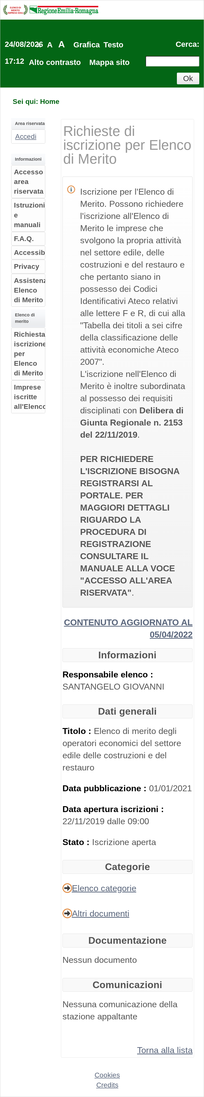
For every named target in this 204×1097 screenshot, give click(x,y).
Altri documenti (100, 913)
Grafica (86, 44)
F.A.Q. (24, 239)
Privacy (26, 266)
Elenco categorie (104, 888)
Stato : (77, 842)
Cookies (107, 1075)
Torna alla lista (165, 1050)
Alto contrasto (55, 62)
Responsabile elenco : (107, 674)
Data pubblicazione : (105, 788)
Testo (113, 44)
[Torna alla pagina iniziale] (50, 9)
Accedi (25, 136)
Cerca (186, 44)
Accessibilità (35, 252)
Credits (107, 1085)
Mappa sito (109, 62)
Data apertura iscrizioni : (113, 809)
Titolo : (78, 731)
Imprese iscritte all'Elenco (30, 396)
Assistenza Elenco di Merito (32, 290)
